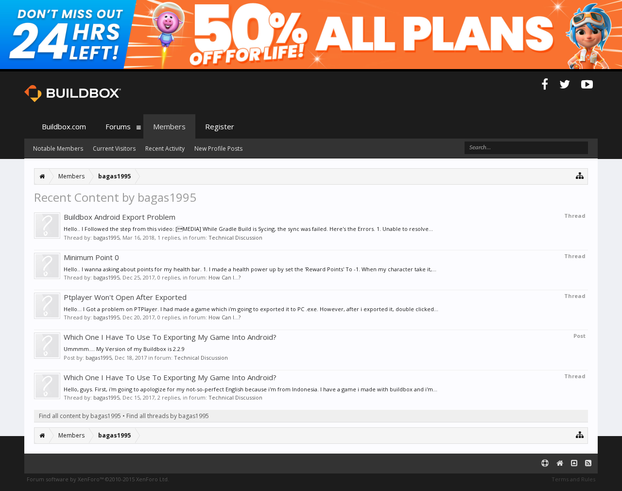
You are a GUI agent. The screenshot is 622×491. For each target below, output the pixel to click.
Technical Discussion (235, 237)
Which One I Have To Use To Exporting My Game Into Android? (170, 337)
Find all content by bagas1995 (80, 416)
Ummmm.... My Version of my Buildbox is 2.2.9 (124, 348)
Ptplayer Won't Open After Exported (125, 297)
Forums (118, 126)
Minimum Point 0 (91, 257)
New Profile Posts (218, 148)
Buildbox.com (64, 126)
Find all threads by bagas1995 (167, 416)
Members (169, 126)
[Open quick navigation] (580, 175)
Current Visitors (114, 148)
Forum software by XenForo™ (98, 479)
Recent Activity (165, 148)
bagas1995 (106, 237)
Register (219, 126)
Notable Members (58, 148)
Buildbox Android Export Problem (119, 217)
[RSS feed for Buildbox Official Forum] (588, 463)
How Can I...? (224, 277)
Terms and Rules (573, 479)
